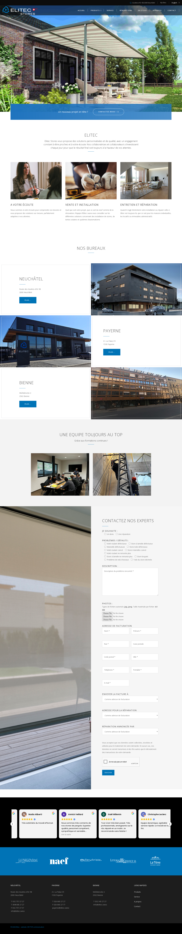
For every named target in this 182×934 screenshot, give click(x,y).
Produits (137, 892)
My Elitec (163, 3)
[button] (169, 824)
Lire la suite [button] (139, 834)
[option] (27, 861)
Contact (137, 906)
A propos (137, 901)
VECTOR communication (35, 927)
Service (137, 897)
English (174, 3)
